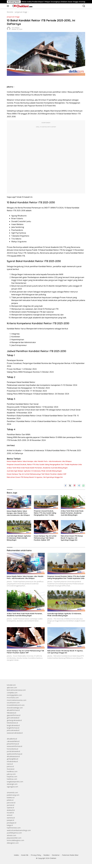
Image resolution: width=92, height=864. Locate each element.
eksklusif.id (11, 810)
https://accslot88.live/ (14, 672)
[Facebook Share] (65, 485)
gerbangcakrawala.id (14, 720)
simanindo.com (12, 792)
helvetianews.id (12, 723)
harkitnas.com (12, 779)
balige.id (10, 825)
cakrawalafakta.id (13, 741)
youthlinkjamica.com (14, 833)
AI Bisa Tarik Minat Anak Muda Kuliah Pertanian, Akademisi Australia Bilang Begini (37, 468)
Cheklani (53, 858)
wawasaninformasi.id (14, 746)
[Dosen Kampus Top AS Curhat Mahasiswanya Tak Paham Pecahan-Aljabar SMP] (46, 527)
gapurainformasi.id (13, 715)
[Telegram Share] (79, 485)
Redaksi (46, 855)
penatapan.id (11, 823)
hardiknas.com (12, 771)
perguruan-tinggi (13, 17)
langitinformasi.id (13, 728)
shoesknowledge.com (15, 708)
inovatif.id (10, 813)
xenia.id (9, 815)
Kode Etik (24, 855)
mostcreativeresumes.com (16, 700)
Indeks (16, 855)
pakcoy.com (11, 774)
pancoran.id (11, 803)
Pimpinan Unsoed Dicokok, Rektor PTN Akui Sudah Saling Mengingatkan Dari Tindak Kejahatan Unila (44, 465)
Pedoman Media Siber (70, 855)
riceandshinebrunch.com (15, 705)
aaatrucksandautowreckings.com (19, 830)
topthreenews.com (14, 828)
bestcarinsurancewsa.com (16, 690)
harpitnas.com (12, 776)
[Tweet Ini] (70, 485)
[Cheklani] (21, 6)
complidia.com (12, 693)
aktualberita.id (12, 739)
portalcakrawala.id (13, 751)
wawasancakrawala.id (15, 733)
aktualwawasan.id (13, 756)
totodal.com (11, 685)
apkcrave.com (12, 687)
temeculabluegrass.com (15, 840)
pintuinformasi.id (13, 744)
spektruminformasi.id (14, 754)
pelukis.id (10, 800)
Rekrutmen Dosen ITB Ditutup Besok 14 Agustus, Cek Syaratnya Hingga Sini (35, 477)
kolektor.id (10, 797)
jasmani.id (10, 805)
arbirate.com (11, 835)
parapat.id (10, 820)
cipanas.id (10, 808)
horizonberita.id (12, 749)
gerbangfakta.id (12, 759)
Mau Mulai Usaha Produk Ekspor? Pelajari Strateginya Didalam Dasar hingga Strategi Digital (38, 2)
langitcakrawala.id (13, 725)
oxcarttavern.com (13, 703)
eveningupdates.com (14, 695)
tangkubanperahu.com (15, 782)
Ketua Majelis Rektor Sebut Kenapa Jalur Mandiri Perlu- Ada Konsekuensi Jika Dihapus (39, 461)
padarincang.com (13, 795)
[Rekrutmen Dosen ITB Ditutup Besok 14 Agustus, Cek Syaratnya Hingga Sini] (73, 527)
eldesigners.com (13, 843)
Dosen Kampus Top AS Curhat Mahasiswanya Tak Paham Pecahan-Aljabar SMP (36, 474)
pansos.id (10, 766)
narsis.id (10, 764)
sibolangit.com (12, 784)
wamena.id (11, 818)
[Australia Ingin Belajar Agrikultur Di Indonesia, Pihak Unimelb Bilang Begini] (19, 527)
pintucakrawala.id (13, 730)
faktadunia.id (11, 713)
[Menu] (8, 6)
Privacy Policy (36, 855)
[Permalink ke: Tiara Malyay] (8, 28)
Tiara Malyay (15, 28)
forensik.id (10, 769)
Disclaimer (56, 855)
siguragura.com (12, 787)
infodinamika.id (12, 761)
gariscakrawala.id (13, 718)
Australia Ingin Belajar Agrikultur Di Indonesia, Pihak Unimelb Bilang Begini (34, 471)
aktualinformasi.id (13, 710)
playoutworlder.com (14, 838)
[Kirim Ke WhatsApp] (83, 485)
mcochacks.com (13, 697)
